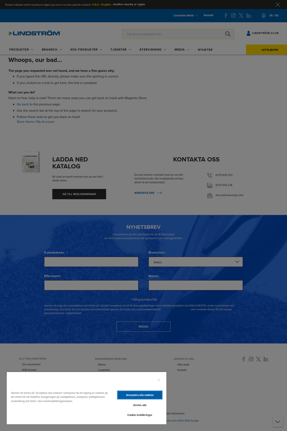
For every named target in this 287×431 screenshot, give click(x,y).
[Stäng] (158, 380)
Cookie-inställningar (140, 415)
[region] (86, 398)
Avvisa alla (139, 405)
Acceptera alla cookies (140, 395)
